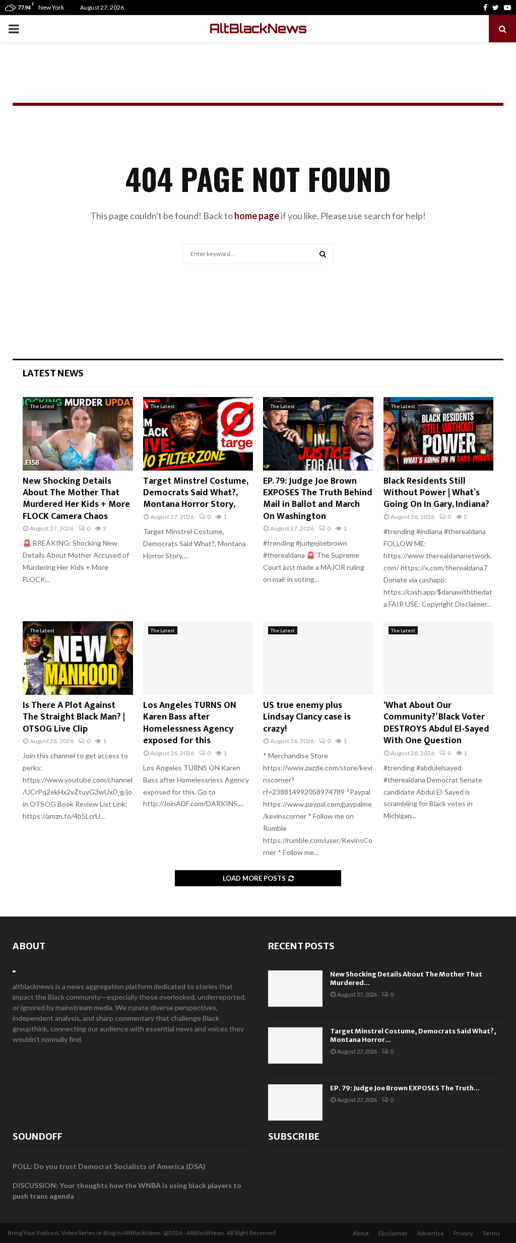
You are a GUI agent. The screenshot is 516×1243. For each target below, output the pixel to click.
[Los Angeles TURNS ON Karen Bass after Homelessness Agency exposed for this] (198, 658)
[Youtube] (507, 7)
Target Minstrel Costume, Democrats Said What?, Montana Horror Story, (195, 493)
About (29, 946)
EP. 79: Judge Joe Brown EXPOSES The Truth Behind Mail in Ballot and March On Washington (317, 499)
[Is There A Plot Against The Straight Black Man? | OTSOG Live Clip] (78, 658)
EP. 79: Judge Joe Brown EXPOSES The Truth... (405, 1088)
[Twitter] (495, 7)
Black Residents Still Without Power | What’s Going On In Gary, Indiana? (436, 493)
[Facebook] (485, 7)
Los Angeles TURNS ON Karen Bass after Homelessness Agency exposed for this (189, 723)
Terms (491, 1233)
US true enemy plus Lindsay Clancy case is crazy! (307, 717)
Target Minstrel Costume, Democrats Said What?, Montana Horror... (413, 1035)
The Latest (42, 406)
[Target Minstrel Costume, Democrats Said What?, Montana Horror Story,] (198, 434)
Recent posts (301, 946)
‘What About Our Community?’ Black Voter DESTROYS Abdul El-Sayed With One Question (436, 723)
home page (256, 215)
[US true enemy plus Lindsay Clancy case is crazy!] (318, 658)
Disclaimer (393, 1233)
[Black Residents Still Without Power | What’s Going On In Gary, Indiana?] (438, 434)
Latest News (53, 373)
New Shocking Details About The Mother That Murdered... (406, 978)
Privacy (463, 1233)
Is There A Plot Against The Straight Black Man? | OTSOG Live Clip (74, 717)
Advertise (430, 1233)
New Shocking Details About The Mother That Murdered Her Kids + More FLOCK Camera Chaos (76, 499)
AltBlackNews (258, 28)
